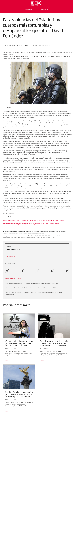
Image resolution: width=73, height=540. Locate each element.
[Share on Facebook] (37, 271)
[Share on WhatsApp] (52, 271)
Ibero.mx (43, 9)
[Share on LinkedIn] (22, 271)
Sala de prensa (28, 9)
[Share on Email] (67, 271)
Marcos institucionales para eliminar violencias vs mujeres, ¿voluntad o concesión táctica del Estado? (33, 220)
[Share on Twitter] (7, 271)
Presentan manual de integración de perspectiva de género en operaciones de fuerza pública (31, 224)
